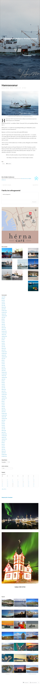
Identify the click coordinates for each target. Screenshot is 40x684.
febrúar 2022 (4, 389)
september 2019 (4, 439)
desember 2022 (4, 372)
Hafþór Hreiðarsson (6, 87)
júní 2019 (3, 444)
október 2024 (4, 334)
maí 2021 (3, 404)
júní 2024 (3, 341)
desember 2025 (4, 310)
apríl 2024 (3, 344)
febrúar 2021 (4, 409)
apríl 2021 (3, 406)
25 (2, 485)
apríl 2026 (3, 303)
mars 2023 (3, 367)
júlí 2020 (3, 421)
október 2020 (4, 416)
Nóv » (5, 489)
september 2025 (4, 315)
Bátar (12, 87)
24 (33, 483)
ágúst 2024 (3, 338)
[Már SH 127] (7, 275)
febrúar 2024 (4, 348)
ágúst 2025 (3, 317)
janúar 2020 (4, 432)
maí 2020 (3, 425)
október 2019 (4, 437)
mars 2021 (3, 408)
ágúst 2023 (3, 358)
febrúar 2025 (4, 327)
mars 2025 (3, 326)
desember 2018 (4, 454)
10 (33, 479)
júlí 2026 (3, 298)
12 (7, 481)
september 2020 (4, 418)
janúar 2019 (4, 452)
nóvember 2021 (4, 394)
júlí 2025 (3, 319)
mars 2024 (3, 346)
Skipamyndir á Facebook (7, 497)
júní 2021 (3, 403)
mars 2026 (3, 305)
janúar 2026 (4, 308)
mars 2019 (3, 449)
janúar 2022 (4, 391)
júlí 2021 (3, 401)
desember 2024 (4, 331)
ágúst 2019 (3, 440)
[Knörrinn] (33, 264)
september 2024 (4, 336)
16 (28, 481)
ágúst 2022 (3, 379)
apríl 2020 (3, 427)
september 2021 (4, 397)
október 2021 (4, 396)
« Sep (3, 489)
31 (33, 485)
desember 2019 (4, 433)
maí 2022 (3, 384)
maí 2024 (3, 343)
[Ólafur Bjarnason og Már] (7, 264)
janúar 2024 (4, 350)
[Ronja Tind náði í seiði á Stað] (33, 286)
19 (7, 483)
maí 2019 (3, 445)
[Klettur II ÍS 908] (7, 253)
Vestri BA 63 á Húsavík (6, 185)
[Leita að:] (7, 468)
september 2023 (4, 356)
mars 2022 (3, 387)
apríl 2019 (3, 447)
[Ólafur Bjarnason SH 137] (22, 264)
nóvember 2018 (4, 456)
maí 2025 (3, 322)
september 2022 (4, 377)
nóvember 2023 (4, 353)
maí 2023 (3, 363)
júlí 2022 (3, 380)
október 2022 (4, 375)
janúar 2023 (4, 370)
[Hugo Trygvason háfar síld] (17, 253)
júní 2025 (3, 320)
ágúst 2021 (3, 399)
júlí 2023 (3, 360)
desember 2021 (4, 392)
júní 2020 (3, 423)
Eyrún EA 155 (35, 185)
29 (23, 485)
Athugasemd (34, 201)
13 (12, 481)
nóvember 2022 (4, 373)
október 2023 (4, 355)
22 (23, 483)
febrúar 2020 (4, 430)
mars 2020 (3, 428)
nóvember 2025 (4, 312)
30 (28, 485)
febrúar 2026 (4, 307)
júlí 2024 (3, 339)
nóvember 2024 (4, 332)
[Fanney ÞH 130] (33, 253)
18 (2, 483)
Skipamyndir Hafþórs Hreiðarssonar (20, 38)
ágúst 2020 (3, 420)
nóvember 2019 (4, 435)
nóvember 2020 (4, 415)
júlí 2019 (3, 442)
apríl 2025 (3, 324)
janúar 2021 (4, 411)
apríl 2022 (3, 386)
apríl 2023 (3, 365)
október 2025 (4, 314)
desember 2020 (4, 413)
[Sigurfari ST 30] (33, 275)
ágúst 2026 (3, 296)
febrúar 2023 (4, 368)
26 (7, 485)
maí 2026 (3, 302)
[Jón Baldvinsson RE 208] (17, 275)
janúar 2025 (4, 329)
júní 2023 (3, 362)
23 (28, 483)
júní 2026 (3, 300)
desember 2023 (4, 351)
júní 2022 (3, 382)
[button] (20, 103)
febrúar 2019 (4, 451)
